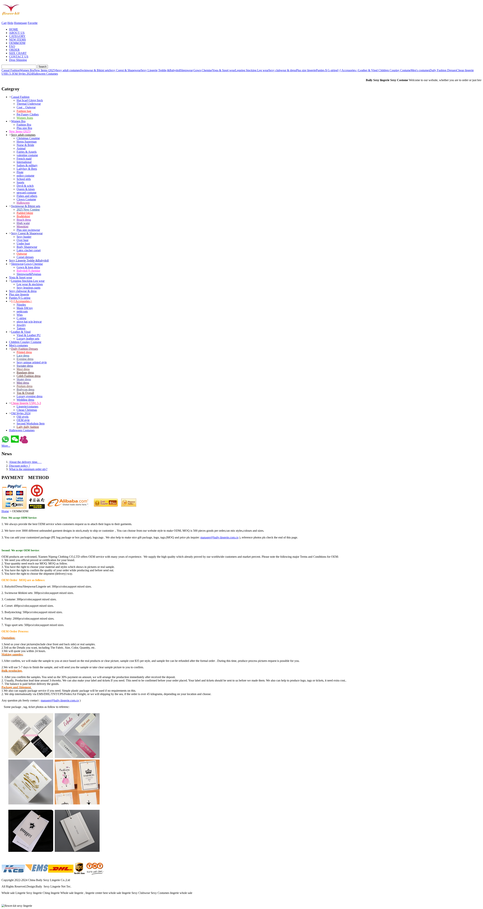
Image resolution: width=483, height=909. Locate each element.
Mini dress (23, 382)
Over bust (22, 240)
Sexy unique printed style (32, 362)
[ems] (36, 873)
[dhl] (60, 873)
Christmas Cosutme (28, 138)
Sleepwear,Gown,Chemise (196, 70)
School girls (24, 179)
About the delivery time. (25, 462)
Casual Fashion (11, 70)
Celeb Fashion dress (29, 376)
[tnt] (95, 873)
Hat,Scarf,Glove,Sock (30, 100)
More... (6, 445)
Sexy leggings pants (28, 287)
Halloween (23, 202)
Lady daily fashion (28, 426)
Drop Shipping (18, 60)
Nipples (21, 304)
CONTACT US (18, 56)
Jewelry (21, 325)
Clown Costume (26, 199)
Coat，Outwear (26, 107)
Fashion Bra (24, 124)
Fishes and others (27, 196)
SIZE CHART (18, 53)
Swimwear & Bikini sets (94, 70)
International (24, 162)
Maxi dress (23, 369)
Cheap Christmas (27, 409)
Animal (21, 148)
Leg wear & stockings (30, 284)
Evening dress (25, 359)
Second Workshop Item (31, 423)
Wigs (20, 314)
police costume (25, 175)
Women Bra (27, 70)
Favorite (33, 23)
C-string (21, 318)
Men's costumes (420, 70)
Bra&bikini (23, 216)
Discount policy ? (19, 465)
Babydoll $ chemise (28, 270)
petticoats (22, 311)
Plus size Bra (24, 128)
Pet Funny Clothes (28, 114)
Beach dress (24, 219)
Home (5, 511)
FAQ (12, 46)
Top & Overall (25, 393)
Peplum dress (24, 386)
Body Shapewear (27, 246)
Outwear (22, 253)
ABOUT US (17, 32)
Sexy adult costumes (68, 70)
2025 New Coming (28, 209)
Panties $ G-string (326, 70)
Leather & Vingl (368, 70)
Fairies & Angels (27, 151)
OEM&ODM (17, 43)
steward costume (26, 192)
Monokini (22, 226)
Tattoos (21, 328)
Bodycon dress (25, 389)
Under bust (23, 243)
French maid (24, 158)
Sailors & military (27, 165)
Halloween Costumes (45, 73)
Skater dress (24, 379)
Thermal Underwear (29, 103)
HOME (13, 29)
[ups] (79, 873)
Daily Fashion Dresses (443, 70)
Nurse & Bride (25, 145)
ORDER (14, 49)
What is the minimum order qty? (28, 469)
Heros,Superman (27, 141)
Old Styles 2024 (22, 73)
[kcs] (13, 873)
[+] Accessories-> (347, 70)
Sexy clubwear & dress (282, 70)
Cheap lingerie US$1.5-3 (26, 403)
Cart (4, 23)
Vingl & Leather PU (29, 335)
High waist (23, 223)
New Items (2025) (45, 70)
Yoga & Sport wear (223, 70)
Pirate (20, 172)
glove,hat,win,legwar (29, 321)
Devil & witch (25, 185)
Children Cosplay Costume (394, 70)
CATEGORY (17, 36)
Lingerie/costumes (27, 406)
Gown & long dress (28, 267)
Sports (20, 182)
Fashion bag (24, 111)
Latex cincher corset (29, 250)
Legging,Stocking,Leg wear (251, 70)
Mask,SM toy (25, 308)
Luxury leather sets (28, 338)
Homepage (20, 23)
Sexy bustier (24, 236)
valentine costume (27, 155)
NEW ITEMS (17, 39)
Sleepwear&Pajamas (29, 274)
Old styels (22, 416)
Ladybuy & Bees (27, 168)
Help (10, 23)
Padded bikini (25, 213)
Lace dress (23, 355)
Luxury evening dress (29, 396)
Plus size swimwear (28, 229)
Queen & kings (26, 189)
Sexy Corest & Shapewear (125, 70)
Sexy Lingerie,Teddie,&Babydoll (160, 70)
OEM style (23, 420)
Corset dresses (25, 257)
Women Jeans (25, 117)
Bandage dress (25, 372)
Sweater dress (25, 365)
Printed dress (24, 352)
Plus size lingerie (306, 70)
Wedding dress (25, 399)
